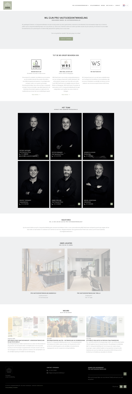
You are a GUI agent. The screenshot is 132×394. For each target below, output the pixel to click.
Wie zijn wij (109, 5)
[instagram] (125, 386)
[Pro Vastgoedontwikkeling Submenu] (89, 5)
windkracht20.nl (39, 385)
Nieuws (103, 5)
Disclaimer (15, 387)
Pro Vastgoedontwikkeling (80, 5)
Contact (117, 5)
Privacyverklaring (9, 387)
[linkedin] (47, 156)
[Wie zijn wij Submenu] (114, 5)
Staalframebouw (95, 5)
